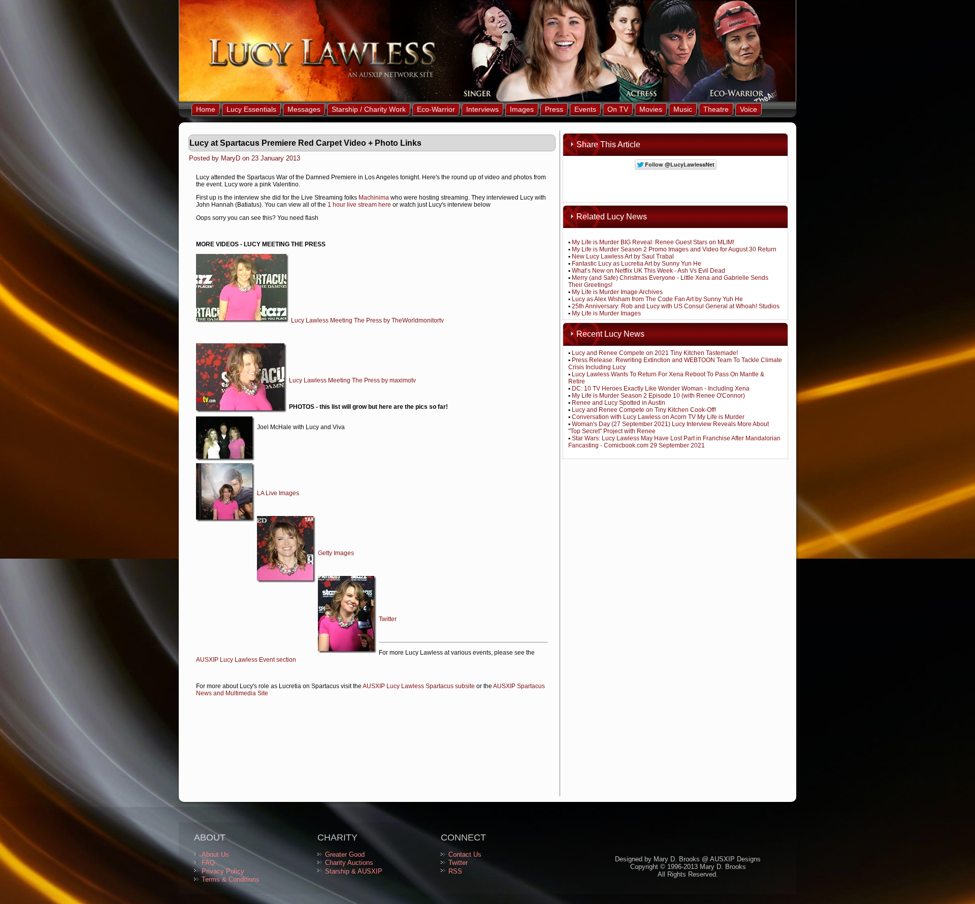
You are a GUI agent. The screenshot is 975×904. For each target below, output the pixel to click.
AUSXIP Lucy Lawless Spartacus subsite (419, 686)
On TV (617, 109)
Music (682, 109)
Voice (748, 109)
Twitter (388, 619)
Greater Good (345, 854)
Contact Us (464, 854)
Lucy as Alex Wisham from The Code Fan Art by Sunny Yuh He (657, 299)
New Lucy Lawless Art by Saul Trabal (623, 256)
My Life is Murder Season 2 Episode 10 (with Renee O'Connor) (658, 395)
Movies (650, 109)
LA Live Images (278, 493)
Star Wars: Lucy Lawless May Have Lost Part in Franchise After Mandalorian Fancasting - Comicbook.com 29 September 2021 (674, 442)
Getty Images (336, 553)
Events (585, 109)
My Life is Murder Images (606, 313)
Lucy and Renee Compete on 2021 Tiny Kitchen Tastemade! (655, 353)
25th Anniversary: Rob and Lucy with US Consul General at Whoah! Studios (675, 306)
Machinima (374, 197)
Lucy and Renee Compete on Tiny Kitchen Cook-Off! (644, 409)
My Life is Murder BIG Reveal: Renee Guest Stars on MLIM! (653, 242)
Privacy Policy (223, 871)
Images (522, 109)
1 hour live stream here (359, 204)
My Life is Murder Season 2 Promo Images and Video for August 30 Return (674, 249)
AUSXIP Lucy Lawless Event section (246, 659)
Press (554, 109)
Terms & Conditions (230, 879)
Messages (303, 109)
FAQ (208, 862)
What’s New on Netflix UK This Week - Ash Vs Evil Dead (648, 270)
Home (205, 109)
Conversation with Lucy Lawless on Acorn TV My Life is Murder (658, 417)
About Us (215, 854)
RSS (455, 871)
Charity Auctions (349, 862)
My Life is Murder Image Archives (617, 292)
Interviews (482, 109)
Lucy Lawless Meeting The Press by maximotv (352, 380)
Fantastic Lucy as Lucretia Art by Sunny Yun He (636, 263)
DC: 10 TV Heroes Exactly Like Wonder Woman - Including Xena (661, 388)
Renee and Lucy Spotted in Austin (618, 402)
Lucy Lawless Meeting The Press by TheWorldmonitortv (367, 320)
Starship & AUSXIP (353, 871)
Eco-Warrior (436, 109)
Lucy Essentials (251, 109)
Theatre (716, 109)
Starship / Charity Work (369, 109)
